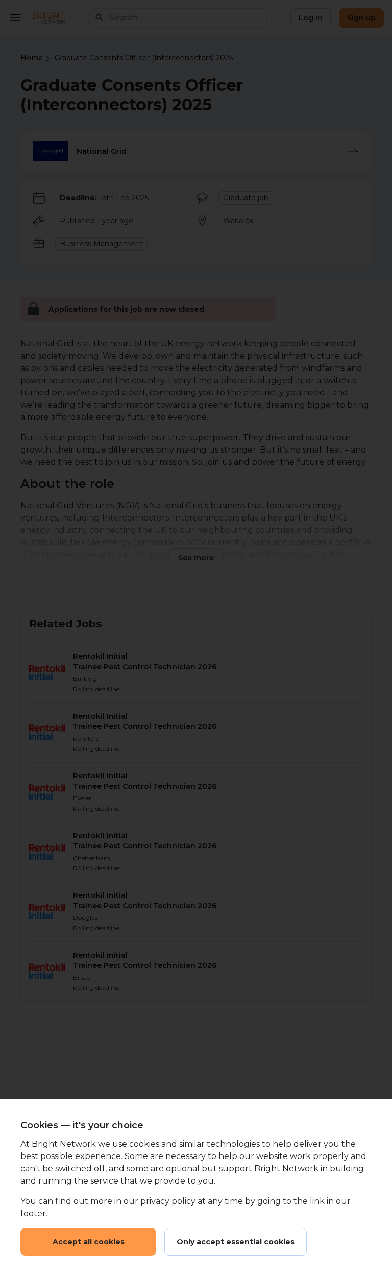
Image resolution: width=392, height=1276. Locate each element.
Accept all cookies (89, 1241)
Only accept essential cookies (236, 1241)
